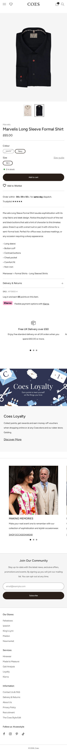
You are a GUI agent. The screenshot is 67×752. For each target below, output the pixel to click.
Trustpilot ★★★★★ (12, 201)
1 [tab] (30, 350)
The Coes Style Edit (12, 717)
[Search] (62, 4)
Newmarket (8, 641)
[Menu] (4, 4)
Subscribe (33, 595)
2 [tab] (33, 350)
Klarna (46, 304)
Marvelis (6, 124)
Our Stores (8, 614)
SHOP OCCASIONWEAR (21, 534)
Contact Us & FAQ (11, 692)
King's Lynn (8, 631)
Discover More (13, 439)
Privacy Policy (9, 707)
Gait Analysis (9, 666)
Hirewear (7, 656)
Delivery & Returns (11, 697)
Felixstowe (8, 620)
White (8, 151)
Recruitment (9, 712)
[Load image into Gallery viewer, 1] (27, 110)
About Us (7, 702)
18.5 (8, 163)
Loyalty (6, 671)
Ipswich (6, 625)
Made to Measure (11, 661)
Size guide (59, 157)
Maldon (6, 636)
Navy (20, 151)
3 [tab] (36, 350)
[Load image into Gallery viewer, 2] (39, 110)
